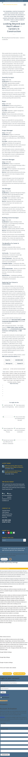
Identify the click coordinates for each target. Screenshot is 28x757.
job (18, 373)
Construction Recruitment (11, 13)
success (14, 382)
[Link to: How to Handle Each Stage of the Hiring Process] (8, 433)
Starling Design (21, 550)
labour (4, 375)
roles (14, 378)
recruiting (14, 377)
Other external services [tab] (5, 636)
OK (10, 559)
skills (20, 378)
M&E (21, 330)
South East (10, 380)
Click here (2, 717)
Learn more (4, 559)
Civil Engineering (7, 11)
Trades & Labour (14, 19)
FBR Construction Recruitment (9, 356)
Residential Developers (17, 329)
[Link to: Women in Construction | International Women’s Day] (20, 410)
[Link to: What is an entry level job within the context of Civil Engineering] (8, 410)
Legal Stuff (11, 550)
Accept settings (7, 673)
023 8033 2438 (20, 0)
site (18, 378)
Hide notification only (19, 673)
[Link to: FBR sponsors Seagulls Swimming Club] (8, 421)
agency (7, 371)
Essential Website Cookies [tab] (6, 586)
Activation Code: (4, 729)
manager (8, 375)
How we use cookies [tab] (5, 568)
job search (22, 373)
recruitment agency (7, 378)
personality (22, 375)
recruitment (21, 377)
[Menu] (24, 4)
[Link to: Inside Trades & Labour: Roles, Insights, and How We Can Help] (20, 445)
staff (22, 380)
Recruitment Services (13, 18)
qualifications (7, 377)
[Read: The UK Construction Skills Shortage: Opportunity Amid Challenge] (3, 471)
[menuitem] (24, 4)
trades (19, 382)
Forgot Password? (4, 695)
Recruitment (13, 16)
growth (11, 373)
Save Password (5, 697)
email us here (14, 0)
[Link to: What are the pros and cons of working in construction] (20, 433)
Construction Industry (18, 11)
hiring (15, 373)
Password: (2, 686)
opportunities (15, 375)
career (11, 371)
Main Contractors (13, 14)
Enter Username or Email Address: (8, 680)
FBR (22, 371)
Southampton (17, 380)
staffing (10, 382)
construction (17, 371)
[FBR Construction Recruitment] (11, 4)
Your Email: (3, 723)
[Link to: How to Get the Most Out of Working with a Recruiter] (20, 422)
